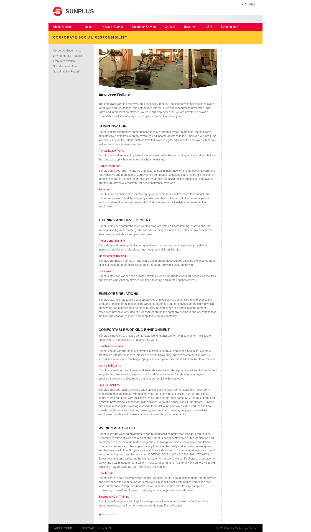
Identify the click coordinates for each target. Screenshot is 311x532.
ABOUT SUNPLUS (65, 528)
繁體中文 (250, 4)
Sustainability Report (66, 71)
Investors (190, 26)
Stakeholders (229, 26)
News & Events (112, 26)
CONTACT (104, 528)
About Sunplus (62, 26)
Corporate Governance (67, 50)
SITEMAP (88, 528)
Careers (170, 26)
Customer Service (144, 26)
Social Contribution (65, 66)
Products (87, 26)
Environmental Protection (68, 55)
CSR (209, 26)
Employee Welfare (64, 61)
